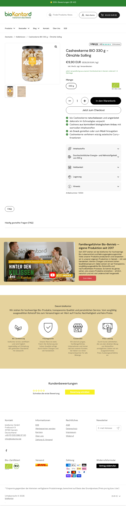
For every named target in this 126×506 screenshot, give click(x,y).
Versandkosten (86, 66)
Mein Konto (90, 15)
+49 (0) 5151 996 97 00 (15, 435)
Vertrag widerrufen (107, 465)
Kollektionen (20, 37)
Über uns (39, 436)
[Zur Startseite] (18, 15)
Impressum (71, 432)
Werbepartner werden (45, 428)
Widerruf (70, 436)
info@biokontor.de (13, 439)
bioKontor (9, 498)
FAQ (10, 209)
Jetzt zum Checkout (93, 110)
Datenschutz (71, 428)
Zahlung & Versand (44, 439)
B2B (37, 425)
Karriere (39, 432)
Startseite (9, 37)
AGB (68, 425)
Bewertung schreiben (79, 392)
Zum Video (87, 278)
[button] (109, 15)
